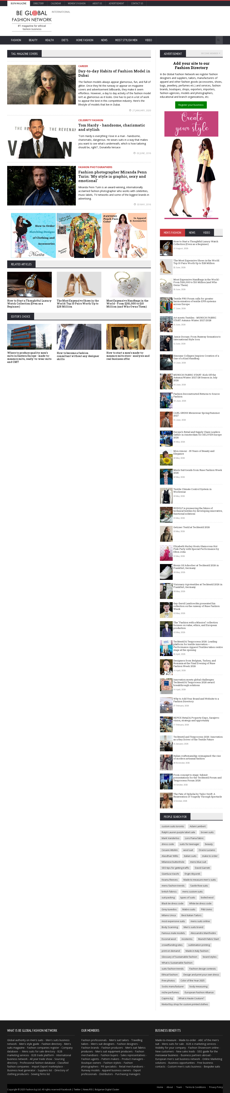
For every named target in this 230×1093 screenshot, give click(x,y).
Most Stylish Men (126, 40)
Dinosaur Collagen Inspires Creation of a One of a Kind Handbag (196, 357)
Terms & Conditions (195, 1087)
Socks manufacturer (173, 986)
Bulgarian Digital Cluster (107, 1089)
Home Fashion (84, 40)
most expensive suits (173, 921)
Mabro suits (188, 909)
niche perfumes (170, 992)
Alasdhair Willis (170, 856)
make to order (210, 856)
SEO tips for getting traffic (175, 867)
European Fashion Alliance (199, 992)
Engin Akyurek (192, 873)
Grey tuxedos (169, 909)
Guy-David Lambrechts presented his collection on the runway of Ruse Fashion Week (196, 606)
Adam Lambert (198, 826)
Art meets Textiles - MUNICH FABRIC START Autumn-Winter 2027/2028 (194, 319)
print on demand (171, 950)
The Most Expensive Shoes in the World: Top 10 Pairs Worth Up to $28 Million (78, 303)
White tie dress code (200, 903)
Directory (38, 3)
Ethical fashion (170, 974)
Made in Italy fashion (197, 950)
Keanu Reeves (170, 879)
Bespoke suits (212, 1066)
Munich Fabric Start (208, 939)
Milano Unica (169, 915)
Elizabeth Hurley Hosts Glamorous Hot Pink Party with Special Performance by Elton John (196, 549)
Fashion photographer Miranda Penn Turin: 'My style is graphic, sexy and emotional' (112, 176)
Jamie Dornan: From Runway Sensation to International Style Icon (197, 338)
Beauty (33, 40)
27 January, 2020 (141, 110)
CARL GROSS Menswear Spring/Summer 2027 (196, 414)
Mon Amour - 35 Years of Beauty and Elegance (193, 452)
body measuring (198, 986)
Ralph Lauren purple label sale (178, 832)
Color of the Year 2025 (192, 980)
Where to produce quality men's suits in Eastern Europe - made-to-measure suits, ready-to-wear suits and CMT (29, 357)
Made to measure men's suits (199, 879)
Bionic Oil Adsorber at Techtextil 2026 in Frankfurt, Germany (196, 567)
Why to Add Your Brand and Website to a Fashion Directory (196, 700)
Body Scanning (170, 927)
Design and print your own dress (201, 974)
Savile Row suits (199, 885)
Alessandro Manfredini (203, 933)
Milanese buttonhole (173, 861)
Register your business (191, 104)
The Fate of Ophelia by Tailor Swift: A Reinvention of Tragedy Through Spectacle (197, 795)
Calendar (56, 3)
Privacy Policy (216, 1087)
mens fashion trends (173, 885)
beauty (209, 844)
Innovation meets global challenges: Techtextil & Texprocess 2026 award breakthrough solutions (194, 682)
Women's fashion (77, 3)
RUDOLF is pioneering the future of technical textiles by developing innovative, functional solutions (198, 511)
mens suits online (200, 921)
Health (49, 40)
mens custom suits (192, 891)
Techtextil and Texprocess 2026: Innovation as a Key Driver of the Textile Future (198, 738)
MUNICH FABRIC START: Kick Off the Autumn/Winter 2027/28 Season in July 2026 (195, 377)
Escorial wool (169, 939)
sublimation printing (199, 945)
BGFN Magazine (18, 3)
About (170, 1087)
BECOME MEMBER (209, 53)
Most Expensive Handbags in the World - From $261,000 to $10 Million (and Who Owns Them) (127, 303)
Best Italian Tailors (191, 915)
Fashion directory (52, 1044)
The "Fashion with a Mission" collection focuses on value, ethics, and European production (195, 625)
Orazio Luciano (207, 850)
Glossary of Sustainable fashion (179, 956)
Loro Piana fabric (194, 838)
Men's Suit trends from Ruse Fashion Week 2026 (197, 471)
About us (97, 3)
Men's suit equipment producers (114, 1051)
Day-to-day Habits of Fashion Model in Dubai (114, 73)
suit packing (168, 897)
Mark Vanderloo (170, 838)
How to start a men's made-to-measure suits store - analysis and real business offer (128, 356)
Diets (65, 40)
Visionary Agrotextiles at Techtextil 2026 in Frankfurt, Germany (197, 586)
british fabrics (169, 891)
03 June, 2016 (143, 153)
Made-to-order (187, 1040)
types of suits (187, 897)
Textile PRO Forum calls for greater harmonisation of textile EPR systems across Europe (194, 301)
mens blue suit (198, 861)
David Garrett (202, 867)
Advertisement (116, 3)
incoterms (187, 939)
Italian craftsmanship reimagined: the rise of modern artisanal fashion (197, 757)
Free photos (168, 980)
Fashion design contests (202, 968)
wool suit (188, 850)
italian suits (190, 856)
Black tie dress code (172, 903)
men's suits (36, 1040)
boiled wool (207, 897)
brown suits (207, 832)
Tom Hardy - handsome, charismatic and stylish (111, 127)
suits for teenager (189, 844)
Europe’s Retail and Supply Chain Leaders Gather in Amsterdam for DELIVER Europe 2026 (197, 434)
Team (179, 1087)
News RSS (88, 1089)
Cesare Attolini (170, 850)
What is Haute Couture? (191, 998)
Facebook (66, 1089)
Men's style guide (29, 1044)
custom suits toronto (173, 826)
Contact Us (137, 3)
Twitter (77, 1089)
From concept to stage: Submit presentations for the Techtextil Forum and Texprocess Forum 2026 (197, 777)
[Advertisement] (153, 21)
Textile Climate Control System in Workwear (192, 490)
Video (148, 40)
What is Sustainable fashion (177, 962)
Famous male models (173, 933)
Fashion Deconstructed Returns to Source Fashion (196, 395)
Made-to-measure (165, 1040)
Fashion (16, 40)
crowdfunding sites (172, 945)
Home (160, 1087)
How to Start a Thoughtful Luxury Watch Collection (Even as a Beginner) (29, 303)
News (104, 40)
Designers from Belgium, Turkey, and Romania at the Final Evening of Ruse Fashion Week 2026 (194, 663)
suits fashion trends (173, 968)
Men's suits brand (193, 927)
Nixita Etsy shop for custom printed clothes (185, 1004)
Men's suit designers (102, 1044)
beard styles (210, 956)
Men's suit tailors (119, 1040)
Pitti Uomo (206, 909)
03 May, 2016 (144, 204)
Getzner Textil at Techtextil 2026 (191, 527)
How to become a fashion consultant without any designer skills (78, 356)
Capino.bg (167, 998)
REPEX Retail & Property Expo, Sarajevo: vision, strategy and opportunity (196, 719)
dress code (168, 844)
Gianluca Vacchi (170, 873)
